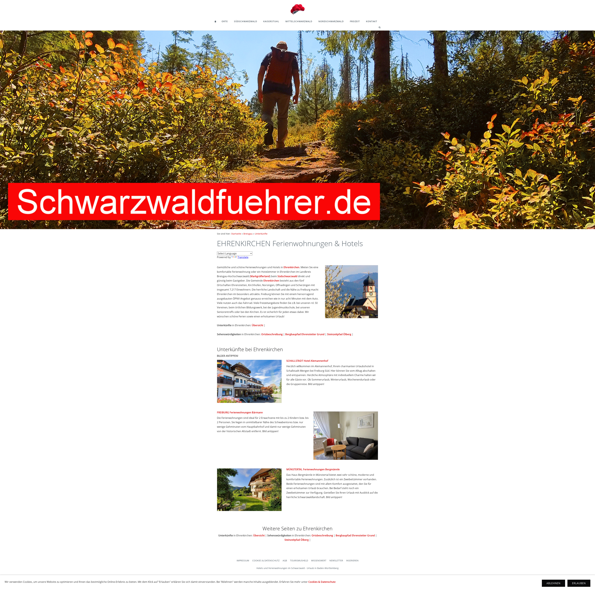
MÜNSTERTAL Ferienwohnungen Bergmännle (313, 469)
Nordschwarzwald (331, 21)
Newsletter (336, 560)
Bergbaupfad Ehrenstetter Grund (304, 334)
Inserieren (352, 560)
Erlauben (579, 583)
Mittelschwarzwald (298, 21)
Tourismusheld (299, 560)
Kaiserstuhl (271, 21)
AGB (285, 560)
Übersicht (257, 325)
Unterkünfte (261, 233)
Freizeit (355, 21)
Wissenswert (318, 560)
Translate (243, 257)
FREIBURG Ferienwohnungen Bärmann (240, 412)
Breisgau (248, 233)
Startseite (236, 233)
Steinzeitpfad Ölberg (339, 334)
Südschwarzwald (245, 21)
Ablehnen (553, 583)
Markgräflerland (260, 276)
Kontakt (371, 21)
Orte (225, 21)
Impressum (243, 560)
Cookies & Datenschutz (266, 560)
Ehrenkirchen (291, 267)
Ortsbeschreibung (272, 334)
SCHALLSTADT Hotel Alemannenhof (307, 361)
